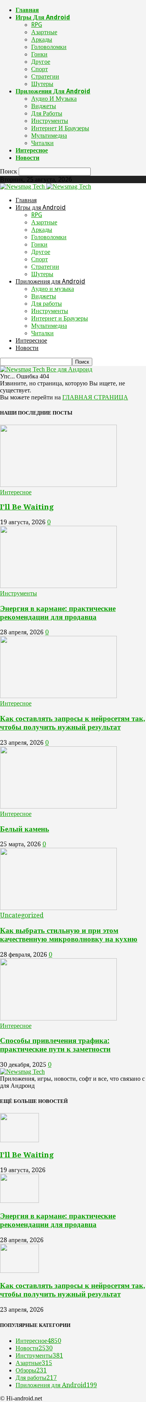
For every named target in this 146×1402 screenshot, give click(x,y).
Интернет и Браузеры (60, 128)
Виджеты (43, 106)
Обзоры (31, 1370)
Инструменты (49, 120)
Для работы (46, 113)
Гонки (39, 54)
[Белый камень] (58, 806)
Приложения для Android (53, 91)
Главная (27, 10)
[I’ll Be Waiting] (58, 484)
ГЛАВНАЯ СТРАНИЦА (95, 397)
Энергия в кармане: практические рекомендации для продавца (58, 612)
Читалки (42, 143)
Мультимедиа (49, 135)
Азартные (44, 32)
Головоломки (49, 47)
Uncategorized (22, 915)
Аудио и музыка (54, 98)
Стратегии (45, 76)
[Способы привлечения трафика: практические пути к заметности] (58, 1018)
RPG (36, 24)
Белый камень (24, 829)
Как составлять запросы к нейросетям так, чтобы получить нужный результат (72, 722)
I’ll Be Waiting (27, 507)
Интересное (32, 150)
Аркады (41, 39)
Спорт (39, 69)
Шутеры (42, 84)
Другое (40, 61)
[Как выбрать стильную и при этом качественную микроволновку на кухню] (58, 908)
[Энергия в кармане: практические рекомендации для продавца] (58, 586)
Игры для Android (43, 17)
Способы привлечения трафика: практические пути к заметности (55, 1044)
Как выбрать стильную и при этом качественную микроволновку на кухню (68, 934)
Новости (27, 157)
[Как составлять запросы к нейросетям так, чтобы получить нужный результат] (58, 696)
